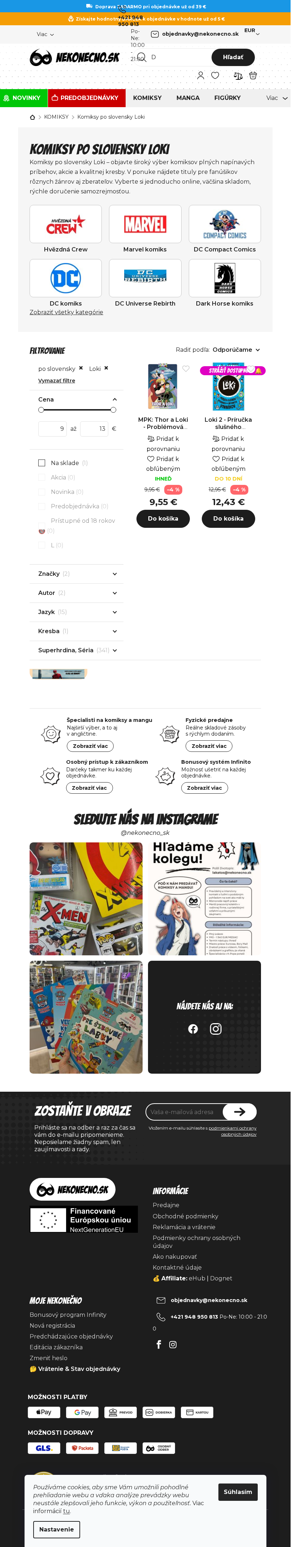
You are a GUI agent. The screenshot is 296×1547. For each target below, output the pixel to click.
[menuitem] (24, 98)
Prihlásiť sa (240, 1112)
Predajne (166, 1205)
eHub (197, 1278)
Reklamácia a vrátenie (184, 1227)
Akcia (62, 477)
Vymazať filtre (56, 380)
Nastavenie (56, 1529)
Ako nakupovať (175, 1256)
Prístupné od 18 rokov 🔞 (76, 525)
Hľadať (233, 57)
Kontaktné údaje (177, 1267)
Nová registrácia (52, 1325)
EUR (249, 30)
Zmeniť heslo (49, 1358)
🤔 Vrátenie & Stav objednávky (75, 1369)
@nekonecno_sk (145, 832)
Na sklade (68, 463)
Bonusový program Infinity (68, 1314)
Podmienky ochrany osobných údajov (196, 1242)
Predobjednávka (78, 506)
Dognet (221, 1278)
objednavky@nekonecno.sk (200, 34)
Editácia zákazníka (56, 1347)
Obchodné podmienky (185, 1216)
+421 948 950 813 (130, 20)
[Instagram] (173, 1342)
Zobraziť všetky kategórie (66, 312)
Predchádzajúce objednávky (71, 1336)
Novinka (66, 491)
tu (66, 1511)
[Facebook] (159, 1342)
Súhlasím (238, 1492)
